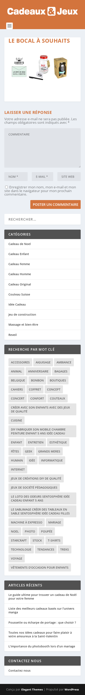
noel (15, 531)
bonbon (37, 380)
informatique (52, 460)
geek (28, 451)
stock (37, 540)
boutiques (58, 380)
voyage (16, 558)
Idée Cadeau (17, 304)
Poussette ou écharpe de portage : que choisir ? (42, 622)
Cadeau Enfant (18, 254)
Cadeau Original (19, 284)
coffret (35, 389)
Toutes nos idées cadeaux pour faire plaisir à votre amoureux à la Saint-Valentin (40, 634)
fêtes (15, 451)
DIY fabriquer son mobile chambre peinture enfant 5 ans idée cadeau (38, 431)
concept (53, 389)
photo (30, 531)
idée (32, 460)
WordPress (72, 689)
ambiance (64, 362)
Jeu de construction (22, 314)
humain (17, 460)
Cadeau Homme (19, 274)
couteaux (57, 398)
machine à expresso (26, 522)
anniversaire (38, 371)
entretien (36, 442)
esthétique (58, 442)
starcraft (19, 540)
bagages (60, 371)
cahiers (17, 389)
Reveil (12, 335)
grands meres (49, 451)
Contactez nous (19, 670)
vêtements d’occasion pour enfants (39, 567)
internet (18, 469)
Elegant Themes (32, 689)
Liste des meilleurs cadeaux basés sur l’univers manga (41, 610)
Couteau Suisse (19, 294)
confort (37, 398)
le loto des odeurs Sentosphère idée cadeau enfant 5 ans (40, 498)
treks (64, 549)
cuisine (16, 420)
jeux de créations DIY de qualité (36, 478)
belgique (18, 380)
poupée (46, 531)
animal (16, 371)
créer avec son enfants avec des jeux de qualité (40, 409)
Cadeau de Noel (19, 244)
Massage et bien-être (23, 324)
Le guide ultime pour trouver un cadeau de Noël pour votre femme (42, 596)
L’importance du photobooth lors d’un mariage (41, 646)
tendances (45, 549)
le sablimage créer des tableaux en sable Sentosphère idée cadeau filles (40, 511)
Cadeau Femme (19, 264)
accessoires (20, 362)
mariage (54, 522)
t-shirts (54, 540)
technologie (21, 549)
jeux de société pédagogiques (34, 487)
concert (17, 398)
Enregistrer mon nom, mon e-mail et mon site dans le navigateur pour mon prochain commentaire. (40, 191)
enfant (16, 442)
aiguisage (43, 362)
